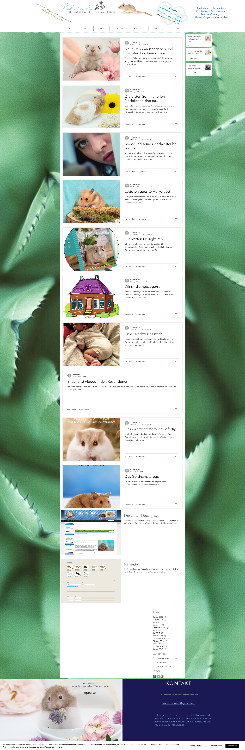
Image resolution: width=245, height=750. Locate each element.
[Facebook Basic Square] (154, 676)
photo (155, 662)
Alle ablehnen (216, 745)
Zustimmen (232, 745)
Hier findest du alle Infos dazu (52, 15)
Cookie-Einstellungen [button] (198, 745)
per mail (168, 19)
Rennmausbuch (159, 658)
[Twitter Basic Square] (158, 676)
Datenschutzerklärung (53, 747)
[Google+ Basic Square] (162, 676)
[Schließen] (241, 745)
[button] (159, 28)
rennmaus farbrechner (162, 666)
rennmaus (163, 662)
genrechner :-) (173, 658)
